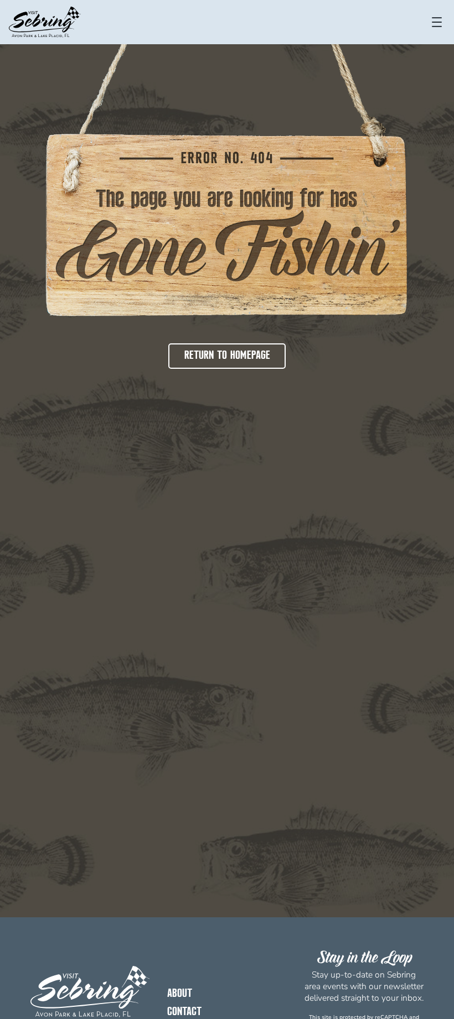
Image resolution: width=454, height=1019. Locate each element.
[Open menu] (437, 22)
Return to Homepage (227, 356)
